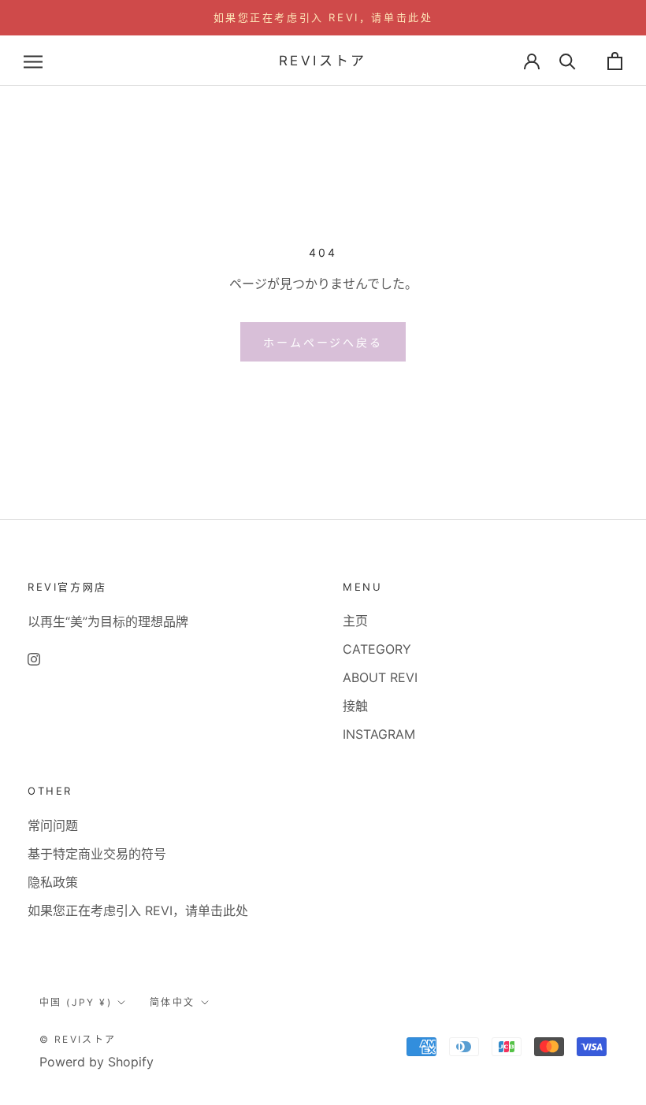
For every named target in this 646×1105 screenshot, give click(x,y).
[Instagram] (34, 658)
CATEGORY (377, 649)
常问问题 (53, 825)
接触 (355, 706)
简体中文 (172, 1002)
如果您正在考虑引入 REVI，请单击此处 (323, 17)
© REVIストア (78, 1039)
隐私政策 (53, 882)
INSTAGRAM (379, 734)
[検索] (567, 61)
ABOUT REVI (380, 677)
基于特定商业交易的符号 (97, 854)
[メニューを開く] (33, 61)
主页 (355, 621)
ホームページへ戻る (322, 342)
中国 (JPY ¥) (75, 1002)
